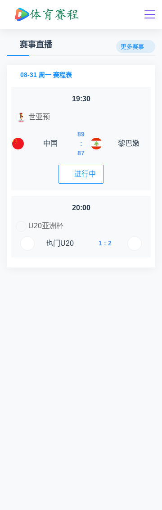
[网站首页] (45, 14)
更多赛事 (132, 46)
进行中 (85, 174)
